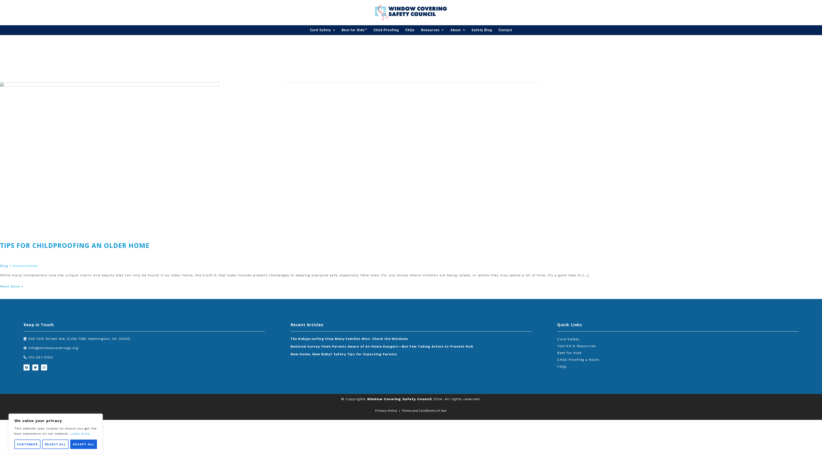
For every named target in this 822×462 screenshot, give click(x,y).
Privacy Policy (386, 410)
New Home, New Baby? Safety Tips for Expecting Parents (343, 354)
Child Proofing (386, 30)
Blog (4, 266)
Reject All (55, 444)
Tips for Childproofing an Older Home (74, 245)
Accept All (83, 444)
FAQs (410, 30)
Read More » (11, 285)
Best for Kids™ (354, 30)
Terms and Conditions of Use (424, 410)
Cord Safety (320, 30)
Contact (505, 30)
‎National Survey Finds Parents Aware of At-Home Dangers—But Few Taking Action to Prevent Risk (381, 346)
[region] (56, 433)
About (455, 30)
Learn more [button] (79, 433)
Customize (27, 444)
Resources (430, 30)
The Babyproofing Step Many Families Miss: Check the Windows (349, 338)
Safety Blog (482, 30)
